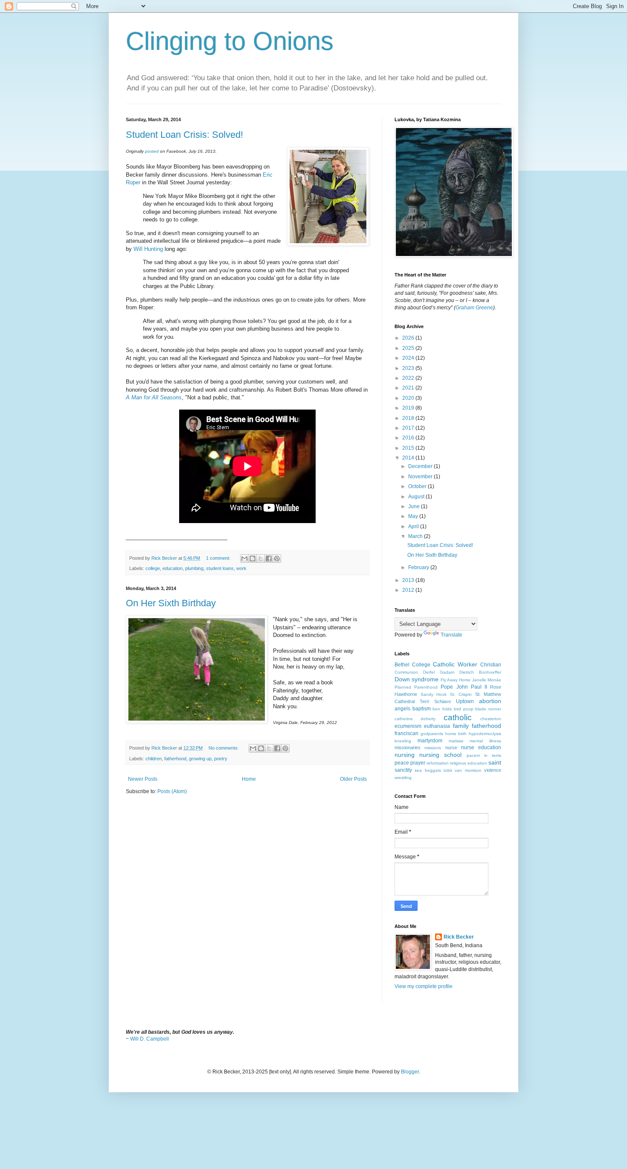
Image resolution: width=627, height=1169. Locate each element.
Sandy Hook (434, 694)
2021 (408, 388)
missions (432, 747)
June (414, 506)
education (173, 568)
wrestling (403, 777)
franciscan (406, 733)
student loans (220, 568)
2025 (408, 348)
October (418, 486)
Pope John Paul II (464, 687)
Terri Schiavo (435, 701)
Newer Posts (142, 779)
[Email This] (244, 558)
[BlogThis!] (252, 558)
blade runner (488, 709)
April (414, 526)
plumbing (194, 568)
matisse (456, 741)
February (419, 567)
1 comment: (219, 558)
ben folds (442, 709)
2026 (408, 338)
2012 (408, 590)
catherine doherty (415, 718)
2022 (408, 378)
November (421, 477)
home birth (456, 733)
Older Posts (353, 779)
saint (494, 762)
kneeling (403, 741)
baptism (421, 709)
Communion (406, 672)
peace (402, 763)
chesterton (490, 718)
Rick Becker (459, 937)
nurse (451, 747)
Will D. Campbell (149, 1039)
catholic (458, 717)
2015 (408, 448)
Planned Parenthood (416, 687)
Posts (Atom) (172, 791)
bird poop (463, 709)
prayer (417, 763)
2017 (408, 428)
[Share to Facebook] (268, 558)
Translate (451, 635)
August (417, 497)
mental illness (485, 741)
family (461, 725)
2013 (408, 580)
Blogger (410, 1072)
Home (249, 779)
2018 (408, 418)
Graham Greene (474, 308)
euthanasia (437, 726)
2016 (408, 438)
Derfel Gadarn (439, 672)
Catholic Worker (455, 664)
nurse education (481, 747)
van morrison (468, 770)
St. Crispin (461, 694)
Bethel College (412, 665)
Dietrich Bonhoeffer (480, 672)
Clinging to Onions (230, 41)
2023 (408, 368)
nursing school (440, 754)
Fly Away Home (456, 680)
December (421, 466)
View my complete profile (424, 986)
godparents (432, 733)
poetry (220, 758)
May (413, 516)
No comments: (224, 747)
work (241, 568)
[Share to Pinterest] (277, 558)
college (152, 568)
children (153, 758)
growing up (200, 758)
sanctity (403, 770)
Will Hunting (148, 249)
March (416, 536)
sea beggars (428, 770)
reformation (438, 763)
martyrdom (430, 741)
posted (152, 151)
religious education (468, 763)
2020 (408, 398)
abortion (490, 701)
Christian (490, 665)
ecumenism (408, 726)
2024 (408, 358)
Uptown (465, 701)
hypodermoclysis (485, 733)
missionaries (408, 747)
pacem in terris (484, 755)
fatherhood (175, 758)
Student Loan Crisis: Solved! (184, 134)
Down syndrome (416, 679)
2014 (408, 458)
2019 (408, 408)
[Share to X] (260, 558)
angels (402, 709)
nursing (405, 754)
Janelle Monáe (486, 680)
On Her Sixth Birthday (171, 603)
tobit (448, 770)
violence (492, 770)
